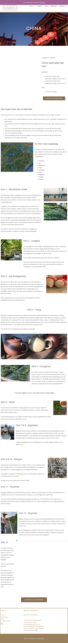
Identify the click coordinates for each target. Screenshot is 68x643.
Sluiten (43, 2)
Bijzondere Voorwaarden (31, 614)
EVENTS (39, 6)
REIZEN (31, 6)
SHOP (46, 6)
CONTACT (62, 6)
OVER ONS (54, 6)
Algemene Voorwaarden (30, 610)
